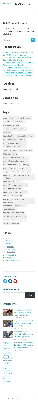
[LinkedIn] (10, 281)
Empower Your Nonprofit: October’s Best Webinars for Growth (23, 323)
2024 (17, 118)
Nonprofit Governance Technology (16, 164)
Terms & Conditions (12, 260)
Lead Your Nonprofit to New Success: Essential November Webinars (22, 312)
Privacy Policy (10, 255)
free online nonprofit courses (14, 139)
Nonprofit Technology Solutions (15, 185)
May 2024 (28, 150)
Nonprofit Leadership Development (16, 168)
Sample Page (10, 257)
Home (7, 243)
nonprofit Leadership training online (16, 172)
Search (30, 295)
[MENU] (32, 13)
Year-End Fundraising (11, 223)
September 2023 (20, 205)
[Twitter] (5, 281)
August (28, 118)
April (22, 118)
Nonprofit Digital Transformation (15, 157)
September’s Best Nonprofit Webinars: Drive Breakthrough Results (24, 334)
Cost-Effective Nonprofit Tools (14, 129)
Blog (7, 238)
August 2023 (8, 121)
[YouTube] (15, 281)
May (21, 150)
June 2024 (7, 150)
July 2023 (7, 147)
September (7, 205)
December (7, 132)
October (6, 196)
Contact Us (11, 252)
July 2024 (16, 147)
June (23, 147)
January (18, 143)
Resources (11, 249)
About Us (10, 247)
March (15, 150)
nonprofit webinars (10, 192)
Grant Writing (8, 143)
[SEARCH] (33, 40)
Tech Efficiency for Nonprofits (14, 216)
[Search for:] (17, 40)
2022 (5, 118)
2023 (11, 118)
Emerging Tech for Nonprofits (14, 136)
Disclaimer (9, 241)
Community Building (11, 125)
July (24, 143)
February (31, 136)
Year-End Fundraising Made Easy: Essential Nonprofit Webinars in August (24, 344)
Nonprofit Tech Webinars (12, 188)
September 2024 (9, 209)
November (24, 192)
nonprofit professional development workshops (17, 176)
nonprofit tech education (12, 181)
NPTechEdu (24, 4)
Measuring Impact (10, 154)
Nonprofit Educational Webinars (15, 161)
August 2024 (19, 121)
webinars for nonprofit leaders (14, 220)
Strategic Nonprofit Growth (13, 213)
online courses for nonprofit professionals (13, 200)
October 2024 (16, 196)
